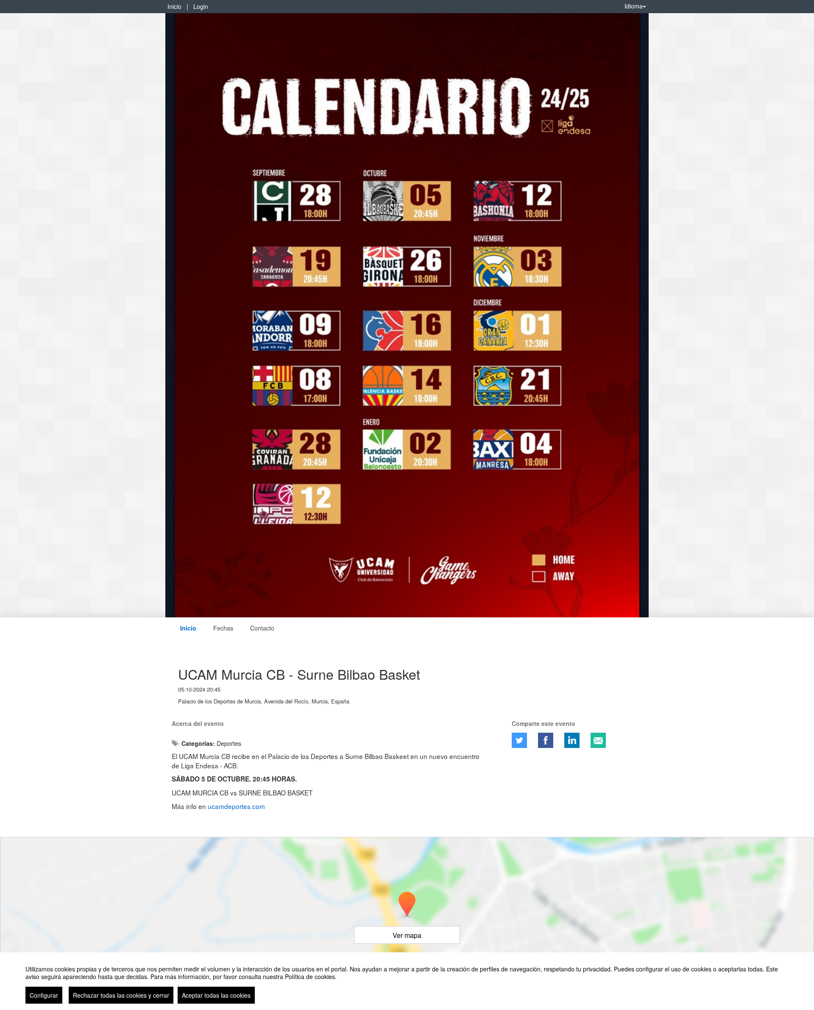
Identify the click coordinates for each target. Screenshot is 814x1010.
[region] (407, 981)
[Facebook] (545, 740)
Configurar (44, 995)
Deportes (229, 743)
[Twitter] (519, 740)
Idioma (633, 6)
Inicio (174, 6)
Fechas (223, 628)
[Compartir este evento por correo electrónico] (598, 740)
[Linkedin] (572, 740)
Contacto (262, 628)
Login (200, 6)
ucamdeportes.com (236, 806)
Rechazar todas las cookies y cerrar (121, 995)
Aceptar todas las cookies (216, 995)
